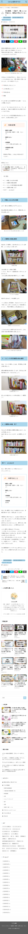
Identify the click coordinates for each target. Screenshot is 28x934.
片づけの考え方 (7, 813)
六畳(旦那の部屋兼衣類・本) (18, 17)
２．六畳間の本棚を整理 (10, 182)
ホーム (25, 925)
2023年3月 (6, 879)
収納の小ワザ (5, 836)
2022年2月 (6, 903)
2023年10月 (6, 864)
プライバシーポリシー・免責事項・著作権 (9, 925)
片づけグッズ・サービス (12, 848)
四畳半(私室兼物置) (7, 17)
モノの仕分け (6, 831)
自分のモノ (5, 21)
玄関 (5, 804)
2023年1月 (6, 882)
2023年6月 (6, 870)
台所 (5, 796)
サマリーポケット (6, 829)
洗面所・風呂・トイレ (8, 807)
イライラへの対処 (6, 826)
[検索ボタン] (26, 2)
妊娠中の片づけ (12, 838)
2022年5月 (6, 894)
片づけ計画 (22, 848)
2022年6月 (6, 891)
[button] (3, 41)
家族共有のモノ (6, 843)
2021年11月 (6, 912)
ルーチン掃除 (14, 833)
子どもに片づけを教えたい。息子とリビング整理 (13, 762)
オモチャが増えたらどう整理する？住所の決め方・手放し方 (13, 766)
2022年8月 (6, 885)
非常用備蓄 (13, 850)
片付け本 (6, 816)
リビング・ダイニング (6, 19)
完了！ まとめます (9, 190)
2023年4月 (6, 876)
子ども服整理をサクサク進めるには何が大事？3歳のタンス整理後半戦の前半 (13, 770)
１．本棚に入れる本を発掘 (11, 180)
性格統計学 (15, 843)
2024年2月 (6, 861)
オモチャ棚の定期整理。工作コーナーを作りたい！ (13, 754)
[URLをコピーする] (25, 41)
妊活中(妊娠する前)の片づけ (8, 841)
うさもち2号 (14, 601)
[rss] (14, 923)
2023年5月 (6, 873)
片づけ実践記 (7, 785)
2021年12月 (7, 909)
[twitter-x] (12, 923)
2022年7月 (6, 888)
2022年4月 (6, 897)
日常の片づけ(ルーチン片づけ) (9, 846)
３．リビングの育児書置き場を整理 (13, 185)
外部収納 (23, 836)
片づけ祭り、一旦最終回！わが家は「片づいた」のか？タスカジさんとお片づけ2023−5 (13, 758)
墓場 (17, 836)
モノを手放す (6, 833)
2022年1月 (6, 906)
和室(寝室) (6, 793)
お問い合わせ (20, 925)
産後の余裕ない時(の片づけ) (10, 782)
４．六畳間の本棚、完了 (10, 187)
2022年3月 (6, 900)
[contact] (16, 923)
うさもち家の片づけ (14, 2)
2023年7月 (6, 867)
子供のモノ (20, 841)
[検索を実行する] (24, 697)
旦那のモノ (21, 846)
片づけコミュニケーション (10, 810)
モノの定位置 (14, 831)
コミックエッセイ (17, 826)
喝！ (12, 836)
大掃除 (4, 838)
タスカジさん (16, 829)
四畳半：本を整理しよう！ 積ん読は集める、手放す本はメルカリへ (18, 168)
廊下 (5, 801)
